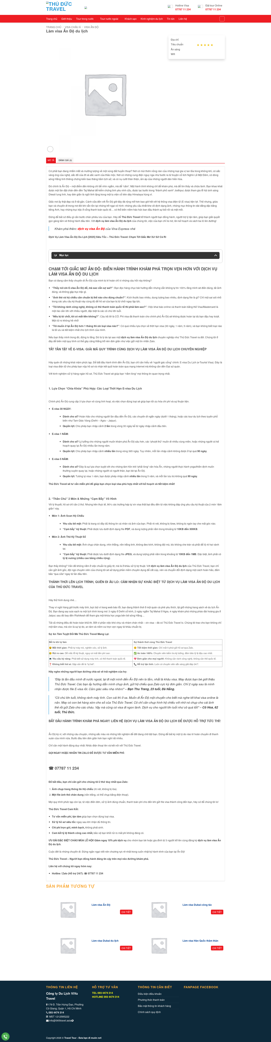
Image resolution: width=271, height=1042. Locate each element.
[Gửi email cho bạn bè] (101, 1001)
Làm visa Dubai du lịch (105, 940)
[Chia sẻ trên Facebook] (94, 1001)
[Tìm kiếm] (222, 18)
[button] (50, 149)
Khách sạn (131, 19)
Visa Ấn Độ (91, 27)
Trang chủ (51, 19)
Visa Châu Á (73, 27)
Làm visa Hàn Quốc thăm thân (200, 940)
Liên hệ (183, 19)
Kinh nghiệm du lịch (152, 19)
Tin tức (171, 19)
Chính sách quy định (149, 1012)
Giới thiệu (66, 19)
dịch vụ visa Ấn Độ (91, 228)
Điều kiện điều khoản (150, 994)
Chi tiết (126, 912)
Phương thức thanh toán (151, 1000)
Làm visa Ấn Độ (101, 905)
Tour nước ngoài (109, 19)
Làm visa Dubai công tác (197, 905)
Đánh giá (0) (65, 160)
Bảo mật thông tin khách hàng (154, 1006)
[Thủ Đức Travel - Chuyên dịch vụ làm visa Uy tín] (63, 7)
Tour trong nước (85, 19)
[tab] (51, 160)
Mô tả (51, 160)
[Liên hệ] (5, 1036)
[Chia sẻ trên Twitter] (97, 1001)
